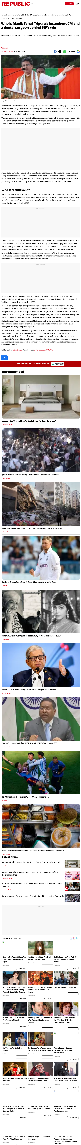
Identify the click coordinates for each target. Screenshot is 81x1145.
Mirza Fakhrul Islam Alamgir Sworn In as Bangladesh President (29, 689)
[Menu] (76, 3)
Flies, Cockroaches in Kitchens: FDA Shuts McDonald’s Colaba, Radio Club (33, 850)
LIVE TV (70, 4)
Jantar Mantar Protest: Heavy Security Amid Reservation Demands (30, 474)
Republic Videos (7, 890)
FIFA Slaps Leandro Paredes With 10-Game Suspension (25, 797)
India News (6, 478)
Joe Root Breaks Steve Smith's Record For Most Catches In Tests (29, 582)
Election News (7, 51)
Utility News (6, 639)
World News (6, 532)
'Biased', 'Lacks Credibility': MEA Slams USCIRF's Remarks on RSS (29, 743)
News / (3, 15)
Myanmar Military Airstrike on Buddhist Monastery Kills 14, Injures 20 (32, 528)
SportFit (4, 800)
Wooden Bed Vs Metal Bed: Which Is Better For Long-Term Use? (29, 421)
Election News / (11, 15)
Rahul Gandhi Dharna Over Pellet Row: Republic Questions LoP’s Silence (32, 885)
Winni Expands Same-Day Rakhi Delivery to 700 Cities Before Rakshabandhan (30, 873)
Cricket (4, 586)
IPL (4, 357)
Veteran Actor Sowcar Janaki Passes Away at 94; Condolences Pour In (31, 635)
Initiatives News (7, 424)
